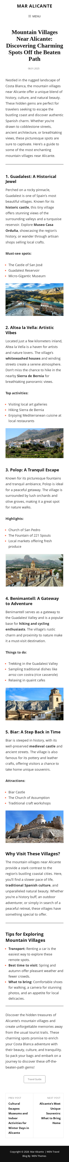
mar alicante (34, 6)
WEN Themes (39, 1156)
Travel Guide (34, 1079)
